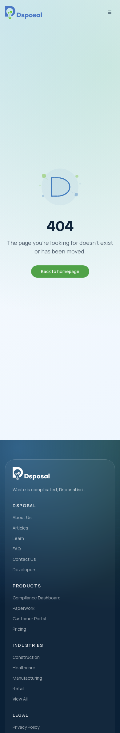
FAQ (17, 549)
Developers (25, 569)
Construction (26, 657)
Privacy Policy (26, 727)
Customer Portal (29, 618)
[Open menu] (109, 12)
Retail (18, 688)
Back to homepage (60, 271)
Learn (18, 538)
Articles (20, 528)
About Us (22, 517)
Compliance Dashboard (37, 598)
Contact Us (24, 559)
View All (20, 699)
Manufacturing (27, 678)
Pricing (19, 629)
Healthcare (24, 667)
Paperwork (23, 608)
